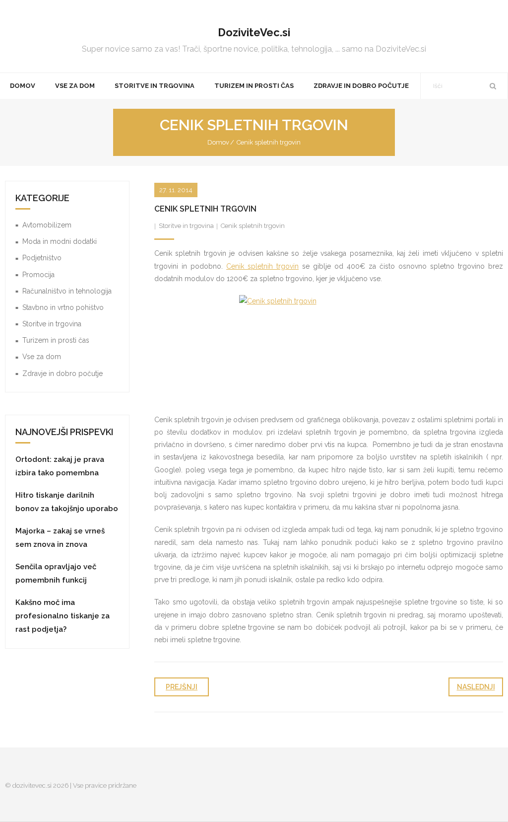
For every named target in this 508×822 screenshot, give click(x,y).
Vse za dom (41, 357)
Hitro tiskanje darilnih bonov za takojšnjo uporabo (66, 502)
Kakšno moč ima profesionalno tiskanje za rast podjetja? (62, 616)
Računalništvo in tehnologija (67, 291)
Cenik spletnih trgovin (253, 225)
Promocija (38, 275)
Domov (218, 142)
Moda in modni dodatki (59, 241)
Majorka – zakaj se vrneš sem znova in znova (60, 537)
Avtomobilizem (46, 225)
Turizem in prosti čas (55, 340)
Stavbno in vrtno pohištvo (63, 307)
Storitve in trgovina (186, 225)
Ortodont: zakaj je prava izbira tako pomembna (59, 466)
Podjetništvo (42, 258)
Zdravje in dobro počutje (62, 373)
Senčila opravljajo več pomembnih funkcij (55, 573)
